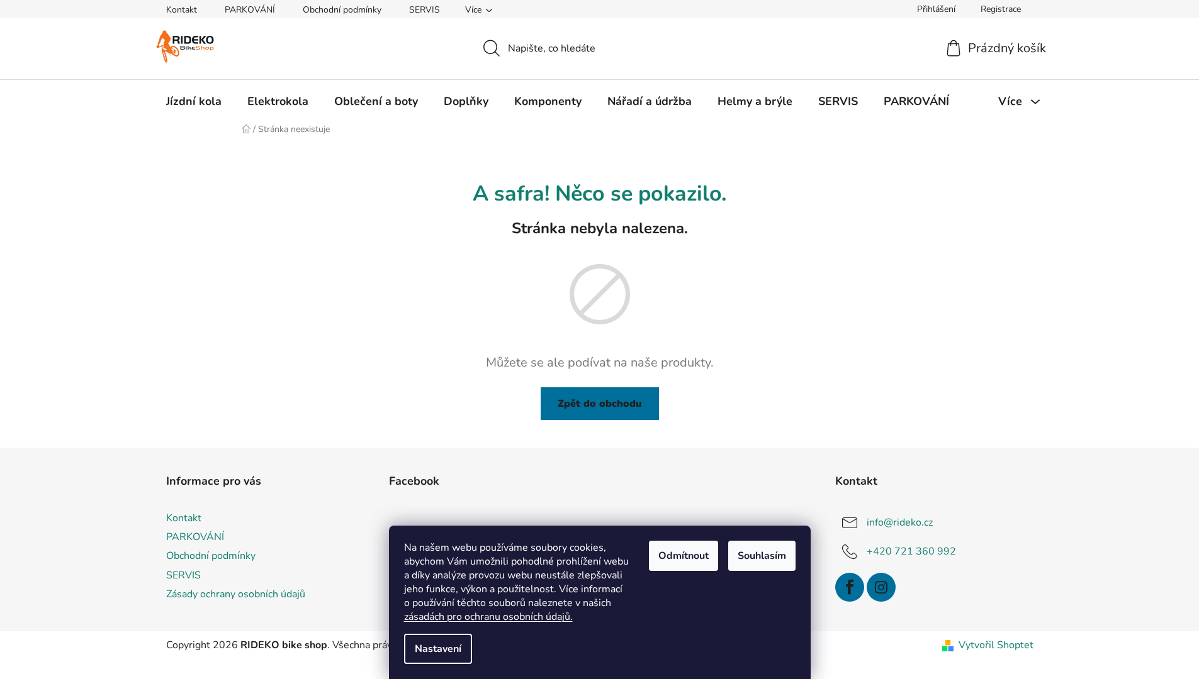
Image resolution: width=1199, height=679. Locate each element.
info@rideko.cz (900, 522)
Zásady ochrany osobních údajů (235, 594)
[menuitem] (194, 101)
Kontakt (181, 10)
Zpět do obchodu (600, 404)
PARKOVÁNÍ (250, 10)
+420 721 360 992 (911, 551)
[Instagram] (881, 587)
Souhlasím (762, 556)
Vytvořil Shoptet (996, 645)
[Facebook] (849, 587)
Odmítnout (683, 556)
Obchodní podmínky (342, 10)
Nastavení (438, 649)
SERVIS (424, 10)
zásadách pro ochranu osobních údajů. (488, 617)
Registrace (1001, 9)
